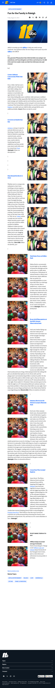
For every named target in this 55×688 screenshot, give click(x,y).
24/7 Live (12, 2)
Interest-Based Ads (6, 683)
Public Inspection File (15, 683)
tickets (19, 216)
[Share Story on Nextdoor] (39, 17)
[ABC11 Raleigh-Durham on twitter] (7, 676)
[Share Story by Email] (43, 17)
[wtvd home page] (5, 655)
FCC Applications (23, 683)
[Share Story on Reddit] (36, 17)
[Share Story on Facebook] (30, 17)
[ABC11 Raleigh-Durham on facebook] (3, 676)
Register (10, 107)
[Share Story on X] (33, 17)
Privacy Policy (5, 681)
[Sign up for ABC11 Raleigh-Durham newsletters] (14, 676)
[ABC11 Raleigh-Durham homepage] (7, 2)
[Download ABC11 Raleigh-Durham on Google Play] (49, 676)
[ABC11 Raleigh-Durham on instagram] (10, 676)
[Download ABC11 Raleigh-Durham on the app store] (41, 676)
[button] (3, 2)
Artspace (10, 128)
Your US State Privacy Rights (33, 681)
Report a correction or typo (13, 571)
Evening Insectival (13, 512)
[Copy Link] (46, 17)
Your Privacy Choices (13, 681)
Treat (18, 148)
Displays (32, 486)
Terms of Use (42, 681)
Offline (10, 51)
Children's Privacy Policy (22, 681)
